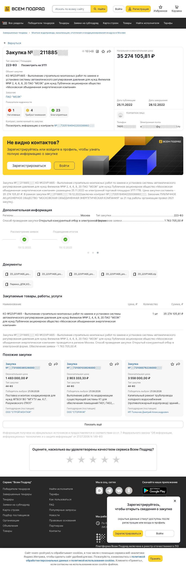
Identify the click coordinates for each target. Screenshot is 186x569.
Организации (11, 520)
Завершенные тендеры (17, 494)
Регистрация (141, 9)
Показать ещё (93, 424)
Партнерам (56, 525)
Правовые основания (62, 520)
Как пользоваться (60, 499)
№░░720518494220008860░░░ (74, 125)
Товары (7, 530)
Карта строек (11, 509)
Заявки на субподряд (16, 504)
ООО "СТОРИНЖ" (76, 412)
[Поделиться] (109, 51)
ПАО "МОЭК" (14, 96)
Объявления (10, 525)
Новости (54, 515)
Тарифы (54, 494)
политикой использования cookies (92, 560)
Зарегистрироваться (29, 166)
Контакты (55, 530)
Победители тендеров (16, 488)
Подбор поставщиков (16, 515)
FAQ (51, 504)
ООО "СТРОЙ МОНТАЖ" (18, 412)
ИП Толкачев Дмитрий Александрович (148, 412)
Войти (118, 9)
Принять (155, 558)
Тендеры (8, 499)
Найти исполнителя (61, 488)
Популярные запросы (62, 509)
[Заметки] (97, 51)
